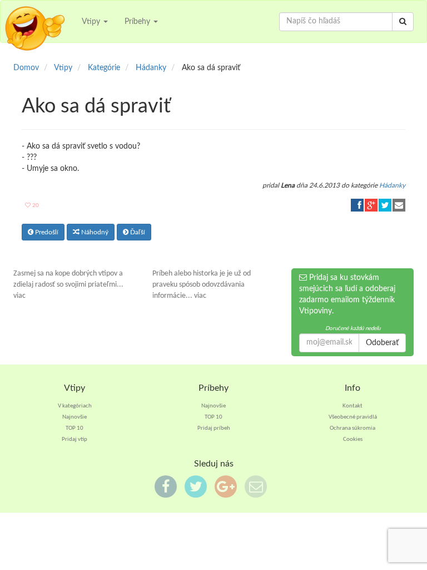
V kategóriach (75, 406)
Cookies (353, 439)
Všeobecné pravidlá (353, 417)
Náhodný (94, 232)
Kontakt (352, 406)
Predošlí (45, 232)
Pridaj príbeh (213, 428)
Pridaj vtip (74, 439)
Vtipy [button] (92, 22)
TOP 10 (74, 428)
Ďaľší (136, 232)
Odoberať (382, 343)
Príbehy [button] (138, 22)
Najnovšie (74, 417)
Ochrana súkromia (352, 428)
